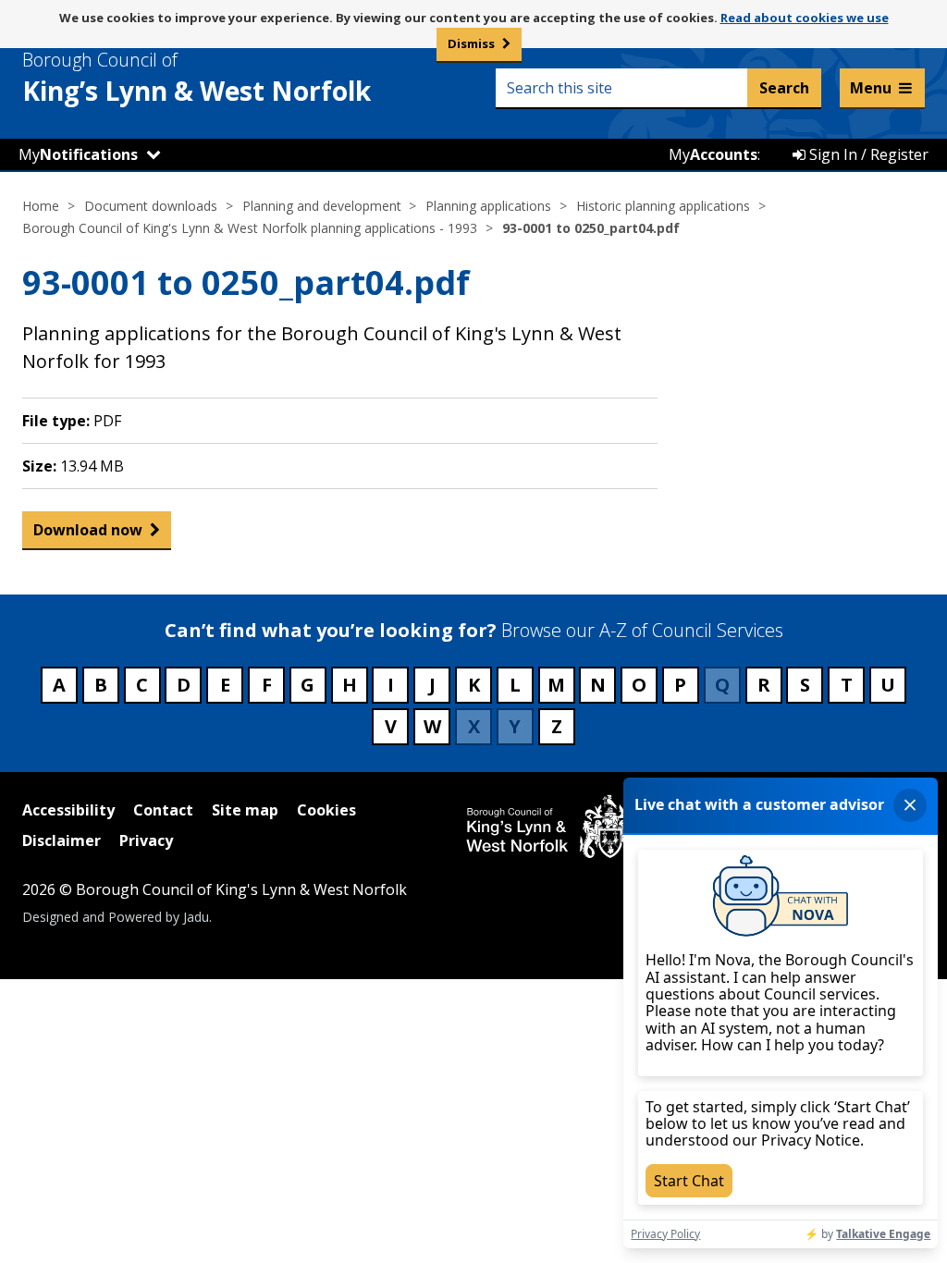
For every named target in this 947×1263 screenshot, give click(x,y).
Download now (87, 530)
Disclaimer (61, 840)
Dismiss (471, 43)
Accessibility (68, 810)
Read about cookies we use (804, 17)
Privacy (146, 840)
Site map (245, 810)
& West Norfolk (196, 77)
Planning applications (488, 206)
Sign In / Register (867, 154)
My (78, 154)
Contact (163, 810)
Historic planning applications (663, 206)
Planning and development (321, 206)
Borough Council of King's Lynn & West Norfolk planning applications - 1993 (249, 228)
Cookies (326, 810)
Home (40, 206)
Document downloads (150, 206)
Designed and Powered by (115, 917)
